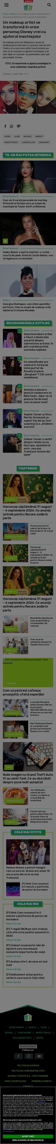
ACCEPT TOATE (28, 1136)
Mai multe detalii (41, 1101)
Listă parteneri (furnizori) (8, 1131)
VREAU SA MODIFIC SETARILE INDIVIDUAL (28, 1140)
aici (13, 1111)
